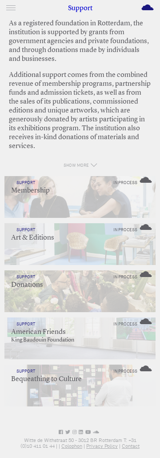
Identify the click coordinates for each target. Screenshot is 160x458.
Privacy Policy (102, 446)
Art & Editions (32, 237)
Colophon (71, 446)
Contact (131, 446)
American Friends (38, 332)
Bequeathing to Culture (46, 379)
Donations (27, 285)
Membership (30, 190)
